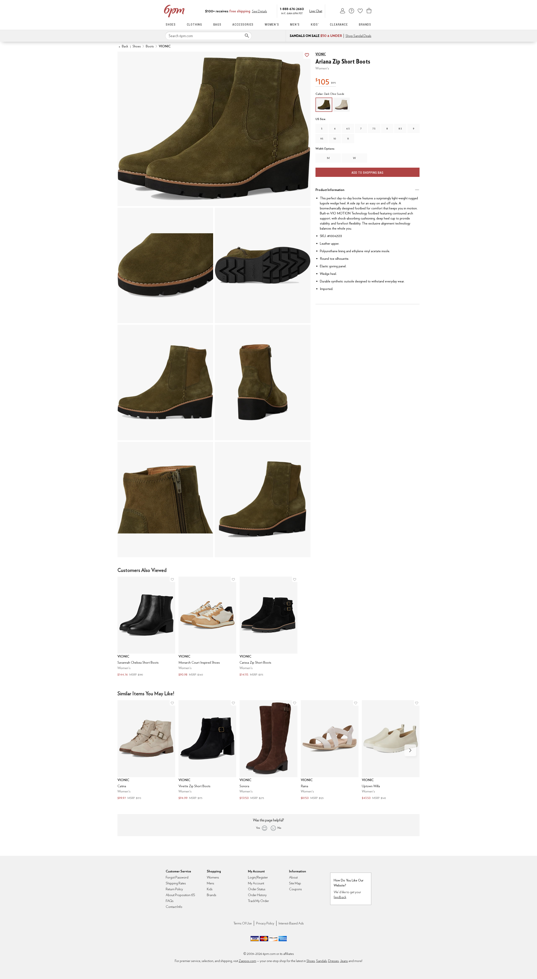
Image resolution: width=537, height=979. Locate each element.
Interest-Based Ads (291, 923)
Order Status (256, 889)
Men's (295, 24)
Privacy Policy (265, 923)
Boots (150, 46)
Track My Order (258, 901)
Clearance (339, 24)
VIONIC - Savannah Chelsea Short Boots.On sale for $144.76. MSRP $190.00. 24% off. (146, 627)
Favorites (360, 11)
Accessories (243, 24)
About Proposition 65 (180, 895)
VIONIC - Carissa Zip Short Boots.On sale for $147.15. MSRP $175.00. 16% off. (268, 627)
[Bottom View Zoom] (262, 265)
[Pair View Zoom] (213, 129)
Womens (213, 877)
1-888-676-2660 (292, 9)
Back (123, 46)
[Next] (410, 750)
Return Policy (174, 889)
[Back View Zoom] (262, 382)
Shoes (171, 24)
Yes (258, 827)
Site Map (295, 883)
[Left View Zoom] (165, 382)
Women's (272, 24)
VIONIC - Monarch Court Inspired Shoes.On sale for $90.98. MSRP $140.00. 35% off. (207, 627)
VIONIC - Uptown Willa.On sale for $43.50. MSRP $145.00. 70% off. (391, 750)
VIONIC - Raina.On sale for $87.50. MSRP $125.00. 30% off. (329, 750)
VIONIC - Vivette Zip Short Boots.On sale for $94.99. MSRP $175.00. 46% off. (207, 750)
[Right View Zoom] (165, 499)
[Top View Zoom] (165, 265)
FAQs (169, 901)
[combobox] (208, 36)
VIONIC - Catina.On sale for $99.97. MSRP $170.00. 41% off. (146, 750)
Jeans (344, 961)
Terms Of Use (242, 923)
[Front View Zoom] (262, 499)
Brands (365, 24)
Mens (210, 883)
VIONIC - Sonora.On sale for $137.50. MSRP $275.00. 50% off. (268, 750)
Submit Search (247, 35)
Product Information (329, 190)
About (293, 877)
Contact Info (174, 907)
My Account (342, 11)
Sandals (321, 961)
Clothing (194, 24)
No (279, 827)
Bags (217, 24)
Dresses (333, 961)
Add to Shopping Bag (367, 173)
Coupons (295, 889)
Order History (257, 895)
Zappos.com (247, 961)
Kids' (315, 24)
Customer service (351, 11)
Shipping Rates (176, 883)
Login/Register (258, 877)
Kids (209, 889)
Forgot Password (177, 877)
